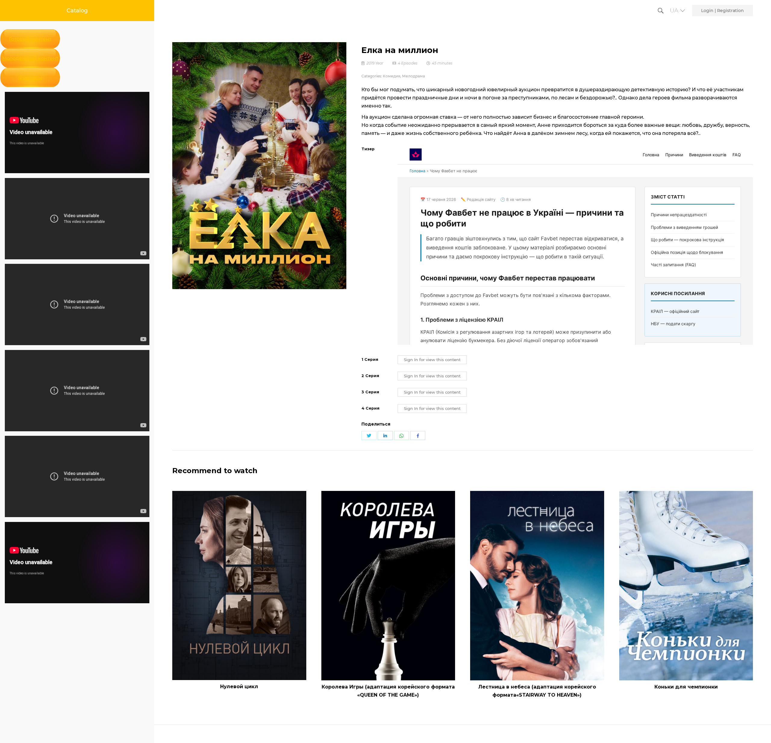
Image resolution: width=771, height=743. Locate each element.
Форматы (30, 77)
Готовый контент (30, 39)
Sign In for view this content (432, 359)
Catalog (77, 10)
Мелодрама (413, 76)
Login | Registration (722, 10)
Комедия (391, 76)
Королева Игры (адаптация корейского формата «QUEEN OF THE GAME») (388, 691)
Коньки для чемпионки (686, 687)
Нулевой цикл (239, 686)
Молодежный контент (30, 58)
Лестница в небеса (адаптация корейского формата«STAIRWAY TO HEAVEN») (537, 691)
